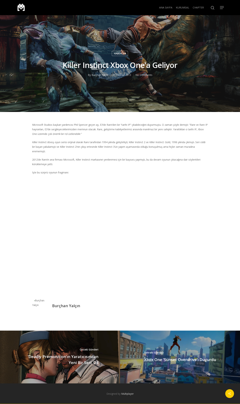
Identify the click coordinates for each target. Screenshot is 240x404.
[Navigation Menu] (222, 7)
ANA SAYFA (165, 7)
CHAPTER (198, 7)
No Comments (143, 74)
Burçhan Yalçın (100, 74)
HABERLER (120, 53)
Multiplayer (127, 393)
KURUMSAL (182, 7)
